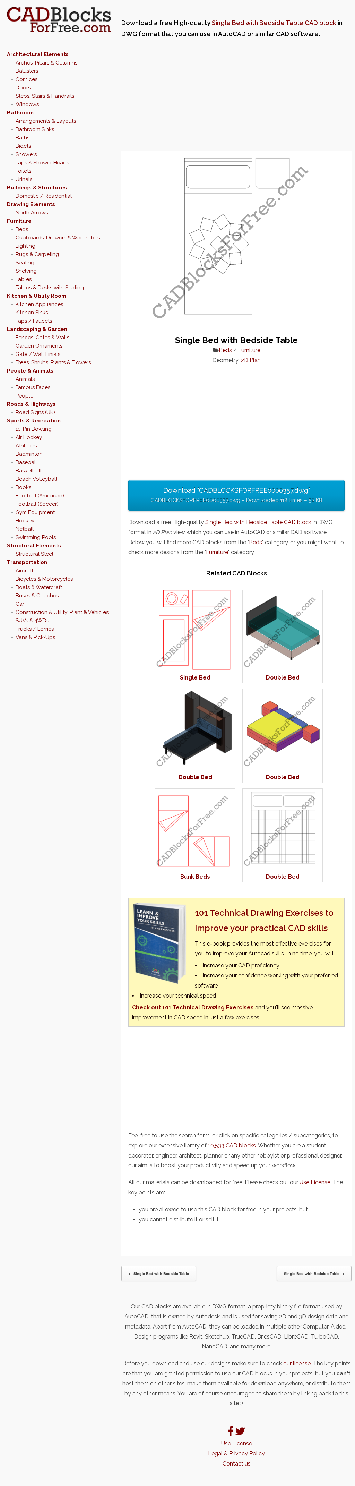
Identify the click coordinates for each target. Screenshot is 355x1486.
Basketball (29, 471)
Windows (27, 104)
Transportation (27, 562)
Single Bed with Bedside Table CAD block (274, 22)
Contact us (237, 1463)
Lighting (25, 246)
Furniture (19, 221)
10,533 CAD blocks (232, 1145)
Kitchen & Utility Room (36, 296)
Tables (24, 279)
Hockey (25, 521)
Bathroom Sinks (35, 129)
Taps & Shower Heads (42, 163)
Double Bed (283, 677)
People (24, 396)
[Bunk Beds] (195, 866)
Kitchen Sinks (32, 312)
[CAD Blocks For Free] (59, 20)
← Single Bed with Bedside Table (159, 1273)
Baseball (26, 462)
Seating (25, 262)
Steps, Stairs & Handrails (45, 96)
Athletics (26, 446)
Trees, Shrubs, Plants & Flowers (53, 362)
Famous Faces (33, 387)
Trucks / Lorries (35, 629)
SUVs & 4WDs (32, 620)
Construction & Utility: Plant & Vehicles (62, 612)
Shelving (26, 271)
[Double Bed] (282, 668)
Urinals (24, 179)
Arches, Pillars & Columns (46, 63)
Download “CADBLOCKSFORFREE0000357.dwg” (236, 494)
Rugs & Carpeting (37, 254)
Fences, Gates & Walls (42, 337)
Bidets (23, 146)
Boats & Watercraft (39, 587)
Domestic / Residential (44, 196)
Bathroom (20, 113)
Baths (22, 138)
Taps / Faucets (34, 321)
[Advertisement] (236, 95)
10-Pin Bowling (34, 429)
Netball (25, 529)
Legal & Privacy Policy (236, 1453)
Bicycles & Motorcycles (44, 579)
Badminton (29, 454)
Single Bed (195, 677)
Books (23, 487)
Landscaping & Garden (37, 329)
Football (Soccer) (37, 504)
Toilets (23, 171)
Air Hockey (29, 437)
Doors (23, 88)
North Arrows (32, 213)
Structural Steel (34, 554)
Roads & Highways (31, 404)
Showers (26, 154)
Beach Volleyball (36, 479)
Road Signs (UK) (35, 412)
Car (20, 604)
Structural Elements (34, 546)
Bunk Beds (195, 876)
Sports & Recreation (34, 421)
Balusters (27, 71)
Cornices (26, 79)
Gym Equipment (35, 512)
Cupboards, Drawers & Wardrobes (58, 237)
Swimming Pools (36, 537)
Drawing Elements (31, 204)
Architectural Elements (38, 54)
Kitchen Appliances (39, 304)
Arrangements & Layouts (46, 121)
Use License (315, 1182)
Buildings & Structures (37, 188)
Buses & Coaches (37, 595)
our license (297, 1363)
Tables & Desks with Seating (50, 287)
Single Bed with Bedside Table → (314, 1273)
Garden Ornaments (39, 346)
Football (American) (40, 496)
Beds (22, 229)
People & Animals (30, 371)
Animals (25, 379)
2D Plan (251, 360)
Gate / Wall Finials (38, 354)
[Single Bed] (195, 668)
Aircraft (24, 570)
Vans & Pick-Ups (35, 637)
